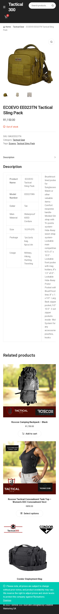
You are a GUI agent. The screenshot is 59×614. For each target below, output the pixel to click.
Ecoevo (12, 143)
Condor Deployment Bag (29, 579)
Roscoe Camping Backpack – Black (29, 422)
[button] (51, 42)
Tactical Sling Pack (26, 143)
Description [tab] (8, 157)
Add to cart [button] (31, 433)
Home (8, 27)
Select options (31, 513)
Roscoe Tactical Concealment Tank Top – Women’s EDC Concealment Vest (29, 500)
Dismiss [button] (7, 600)
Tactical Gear (18, 27)
